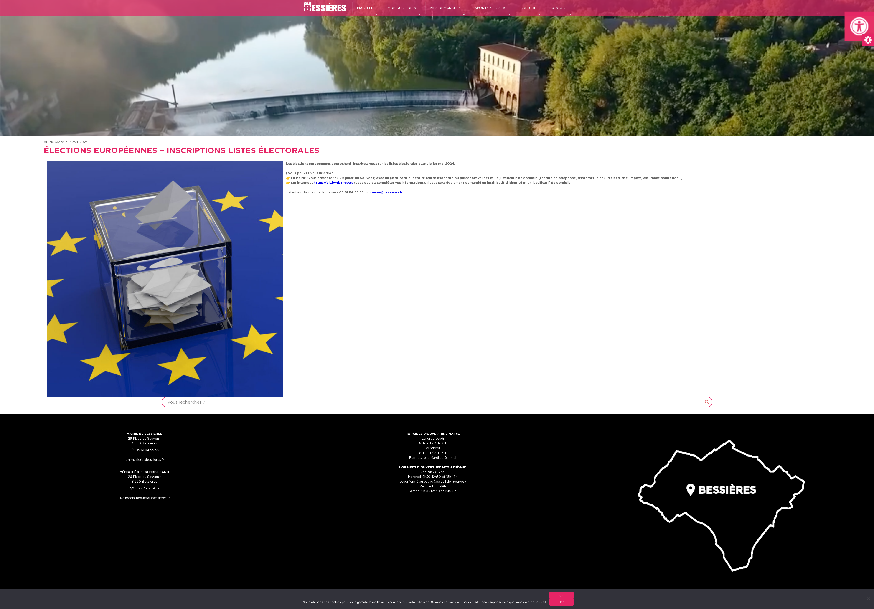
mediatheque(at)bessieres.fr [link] (144, 497)
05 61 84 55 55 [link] (144, 450)
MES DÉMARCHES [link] (445, 8)
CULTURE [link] (528, 8)
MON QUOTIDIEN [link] (401, 8)
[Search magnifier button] (707, 402)
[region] (437, 68)
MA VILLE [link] (365, 8)
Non (562, 602)
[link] (868, 40)
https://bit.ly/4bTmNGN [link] (333, 182)
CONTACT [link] (558, 8)
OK (561, 595)
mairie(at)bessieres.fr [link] (144, 459)
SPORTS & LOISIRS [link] (490, 8)
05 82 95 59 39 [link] (144, 488)
